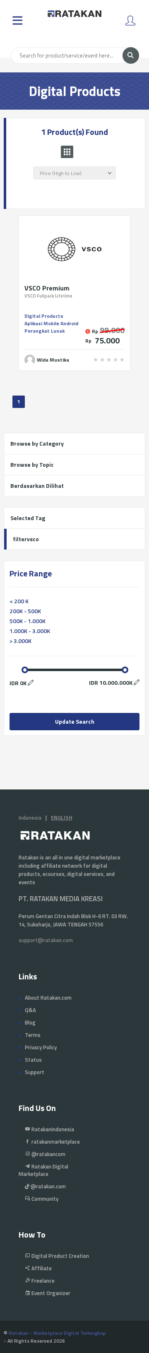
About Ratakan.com (48, 997)
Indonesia (30, 817)
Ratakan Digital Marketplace (43, 1170)
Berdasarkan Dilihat (37, 485)
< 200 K (19, 601)
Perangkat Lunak (44, 331)
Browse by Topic (32, 464)
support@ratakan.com (46, 940)
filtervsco (26, 539)
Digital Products (43, 316)
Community (44, 1199)
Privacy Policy (41, 1047)
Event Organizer (50, 1293)
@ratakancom (47, 1154)
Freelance (42, 1280)
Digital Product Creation (59, 1256)
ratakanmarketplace (55, 1141)
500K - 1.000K (28, 621)
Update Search (74, 721)
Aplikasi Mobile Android (51, 323)
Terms (33, 1035)
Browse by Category (37, 443)
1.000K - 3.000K (30, 630)
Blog (30, 1022)
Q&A (30, 1010)
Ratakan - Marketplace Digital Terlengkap (57, 1333)
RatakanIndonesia (52, 1129)
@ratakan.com (47, 1186)
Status (33, 1060)
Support (34, 1072)
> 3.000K (20, 640)
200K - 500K (25, 611)
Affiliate (41, 1268)
